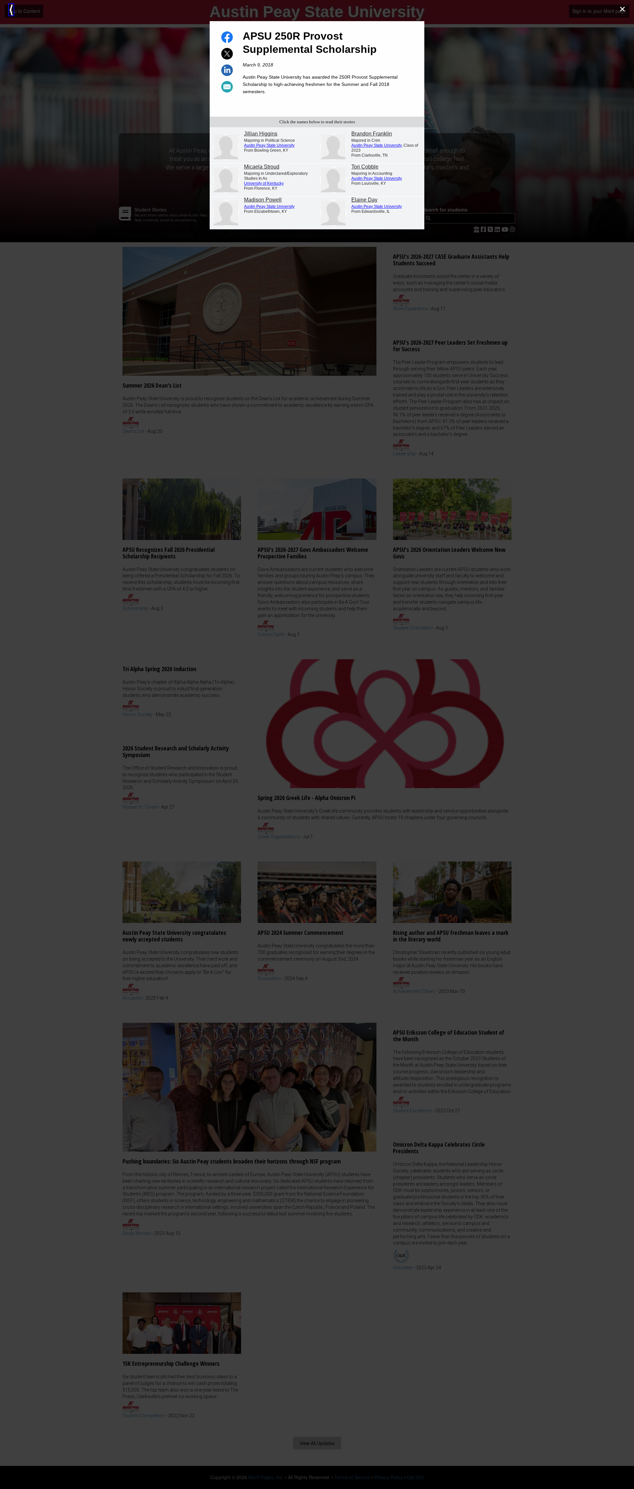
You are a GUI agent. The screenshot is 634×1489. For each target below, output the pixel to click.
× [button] (622, 9)
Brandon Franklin (371, 133)
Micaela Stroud (261, 167)
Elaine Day (364, 200)
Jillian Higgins (260, 133)
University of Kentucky (264, 183)
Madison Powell (263, 200)
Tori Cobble (364, 167)
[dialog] (317, 744)
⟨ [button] (11, 9)
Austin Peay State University (269, 145)
